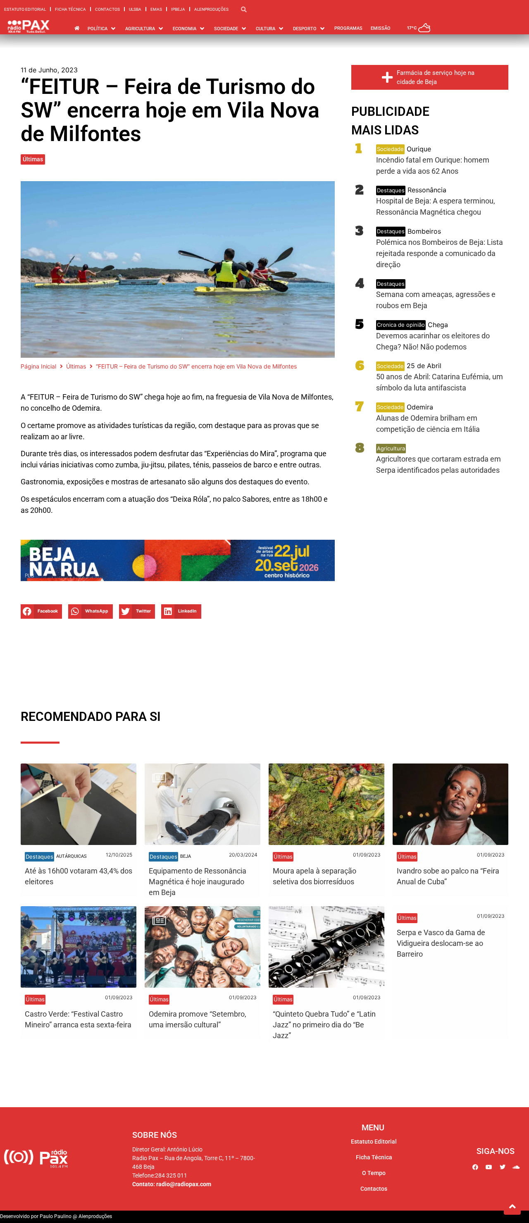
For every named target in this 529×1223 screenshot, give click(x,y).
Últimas (33, 159)
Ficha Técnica (70, 9)
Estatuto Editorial (25, 9)
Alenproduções (211, 9)
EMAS (156, 9)
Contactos (107, 9)
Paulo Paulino (55, 1216)
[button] (41, 611)
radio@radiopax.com (183, 1184)
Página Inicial (38, 366)
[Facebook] (475, 1167)
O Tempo (374, 1173)
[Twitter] (502, 1167)
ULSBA (135, 9)
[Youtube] (489, 1167)
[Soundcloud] (516, 1167)
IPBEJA (178, 9)
